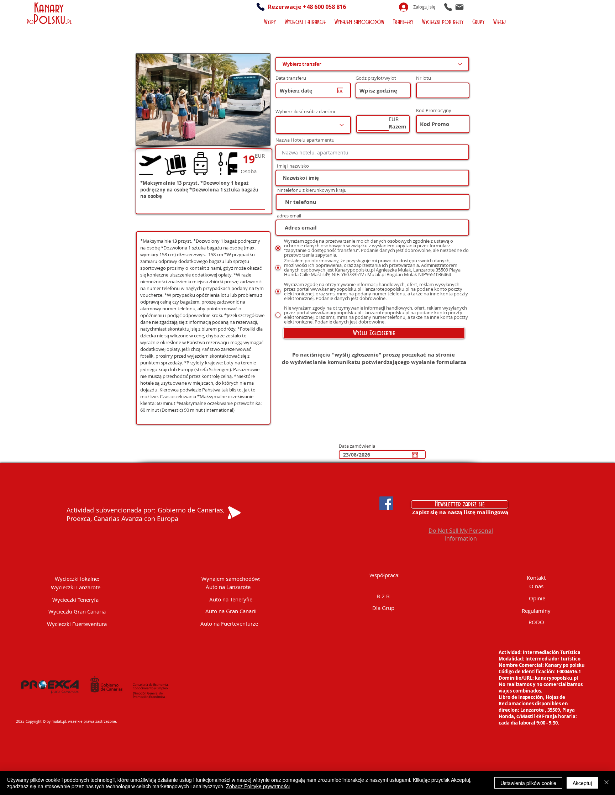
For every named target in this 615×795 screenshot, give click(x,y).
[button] (271, 21)
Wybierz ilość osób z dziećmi (305, 111)
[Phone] (448, 7)
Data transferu (293, 78)
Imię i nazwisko (293, 166)
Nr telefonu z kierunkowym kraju (312, 190)
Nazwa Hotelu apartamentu (305, 140)
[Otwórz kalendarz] (340, 90)
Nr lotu (423, 78)
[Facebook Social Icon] (386, 503)
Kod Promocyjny (433, 110)
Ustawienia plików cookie (528, 782)
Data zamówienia (357, 446)
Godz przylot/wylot (376, 78)
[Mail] (459, 7)
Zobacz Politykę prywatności (258, 786)
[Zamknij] (606, 782)
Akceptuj (582, 782)
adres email (289, 216)
